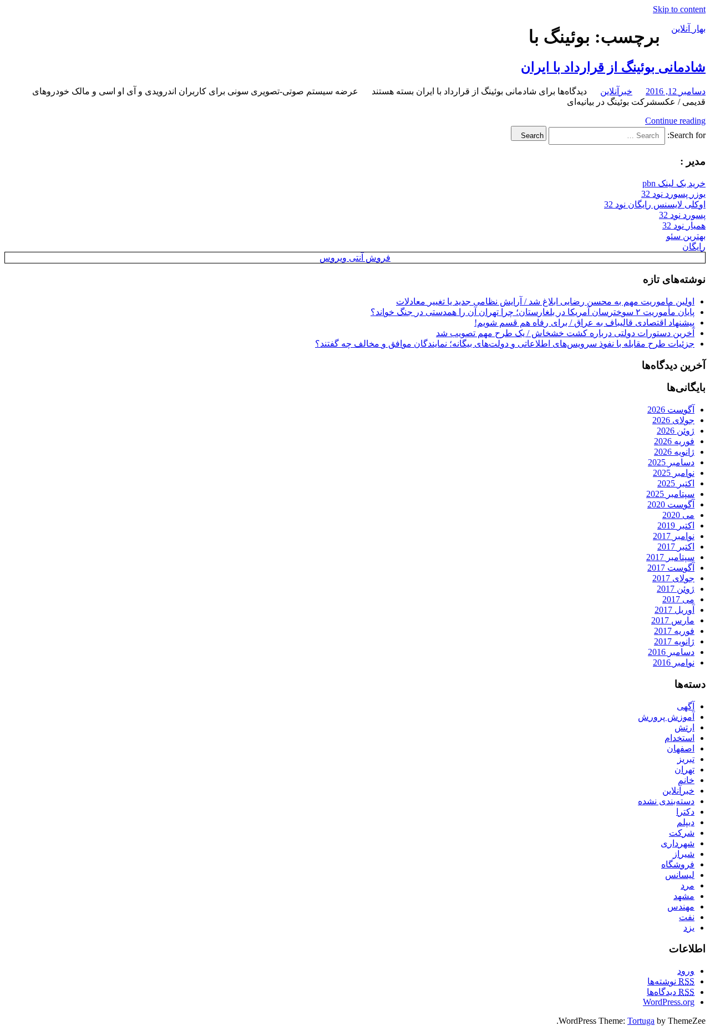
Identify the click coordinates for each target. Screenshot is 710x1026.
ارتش (684, 727)
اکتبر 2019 (675, 525)
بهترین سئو (686, 236)
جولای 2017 (673, 578)
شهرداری (677, 843)
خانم (686, 780)
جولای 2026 (673, 420)
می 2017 (678, 599)
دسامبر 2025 (671, 462)
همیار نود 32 (684, 225)
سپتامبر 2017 (670, 557)
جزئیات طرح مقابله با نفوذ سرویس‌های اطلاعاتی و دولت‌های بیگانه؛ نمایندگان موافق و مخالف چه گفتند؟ (504, 343)
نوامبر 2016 (673, 662)
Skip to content (679, 9)
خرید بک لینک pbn (674, 183)
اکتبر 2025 (675, 483)
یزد (688, 927)
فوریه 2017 (674, 631)
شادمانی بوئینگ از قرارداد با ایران (613, 67)
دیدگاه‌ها (670, 992)
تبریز (685, 759)
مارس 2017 (672, 620)
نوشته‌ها (670, 981)
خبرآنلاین (616, 91)
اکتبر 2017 (675, 546)
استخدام (679, 738)
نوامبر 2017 (673, 536)
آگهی (685, 706)
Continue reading (675, 120)
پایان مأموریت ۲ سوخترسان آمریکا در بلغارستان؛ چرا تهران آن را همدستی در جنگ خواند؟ (532, 312)
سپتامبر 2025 (670, 494)
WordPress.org (668, 1002)
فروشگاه (677, 864)
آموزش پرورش (666, 717)
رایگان (694, 246)
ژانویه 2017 (674, 641)
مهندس (680, 906)
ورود (685, 971)
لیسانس (679, 875)
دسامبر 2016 (671, 652)
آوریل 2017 (674, 609)
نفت (686, 917)
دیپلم (685, 822)
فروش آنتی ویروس (355, 257)
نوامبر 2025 (673, 473)
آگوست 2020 (670, 504)
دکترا (685, 811)
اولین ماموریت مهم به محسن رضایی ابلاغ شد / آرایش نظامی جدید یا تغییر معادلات (545, 301)
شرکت (681, 832)
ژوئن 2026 (675, 430)
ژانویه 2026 (674, 451)
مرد (687, 885)
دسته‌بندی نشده (666, 801)
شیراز (683, 854)
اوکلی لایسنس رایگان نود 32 (655, 204)
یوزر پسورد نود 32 (673, 194)
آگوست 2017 (670, 567)
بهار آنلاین (688, 28)
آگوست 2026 (670, 409)
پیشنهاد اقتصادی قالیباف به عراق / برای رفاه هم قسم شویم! (584, 322)
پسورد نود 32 (682, 215)
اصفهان (680, 748)
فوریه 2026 (674, 441)
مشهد (683, 896)
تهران (684, 769)
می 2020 (678, 515)
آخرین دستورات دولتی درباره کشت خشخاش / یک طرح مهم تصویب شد (565, 333)
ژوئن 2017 (675, 588)
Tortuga (641, 1020)
